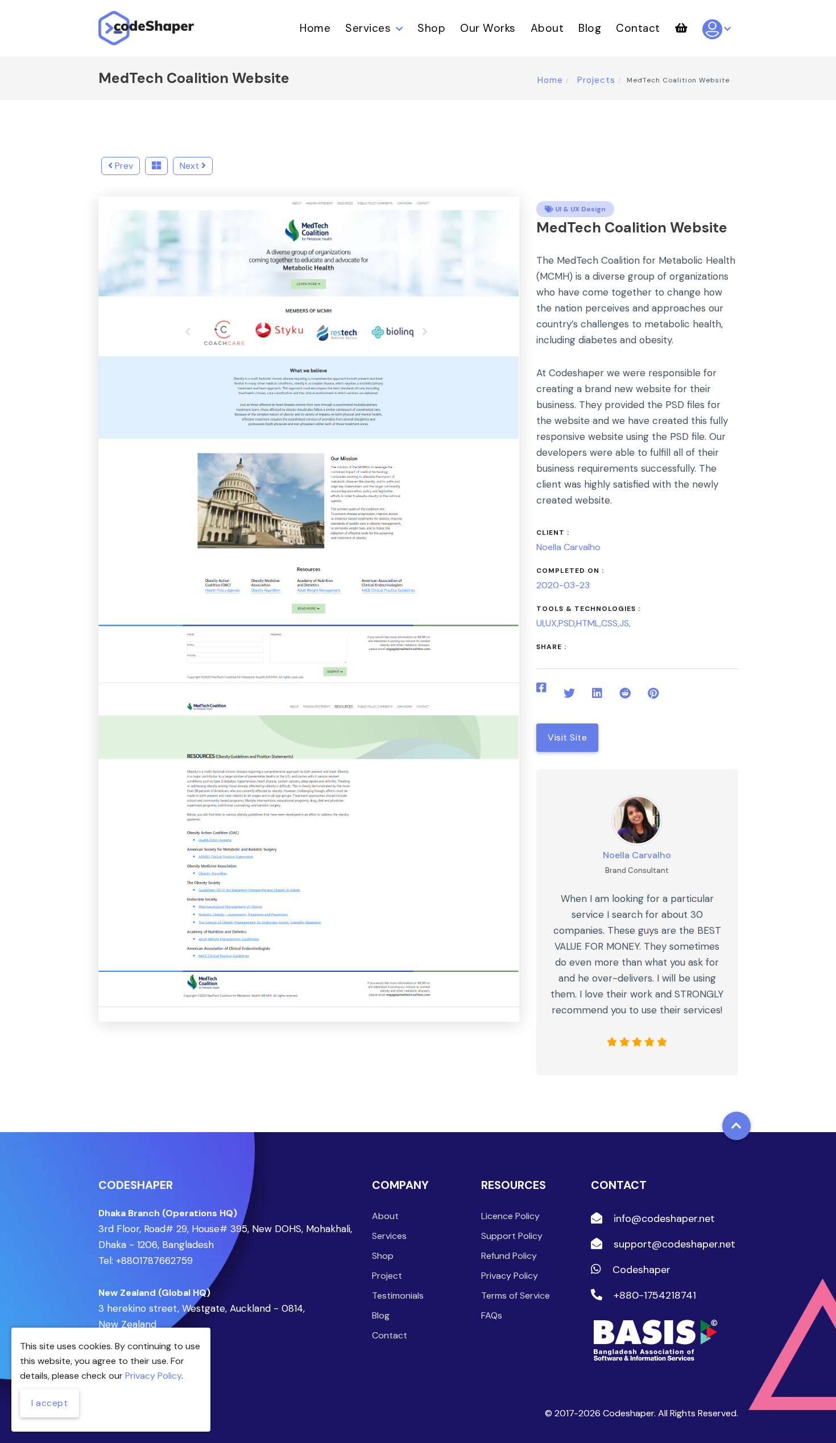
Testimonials (398, 1295)
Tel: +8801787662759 (145, 1260)
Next (190, 166)
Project (387, 1276)
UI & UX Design (579, 209)
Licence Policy (510, 1216)
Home (315, 28)
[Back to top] (736, 1126)
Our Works (488, 28)
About (547, 28)
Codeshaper (640, 1269)
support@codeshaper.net (673, 1244)
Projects (594, 80)
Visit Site (567, 737)
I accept (49, 1403)
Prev (123, 166)
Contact (638, 28)
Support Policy (512, 1236)
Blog (589, 28)
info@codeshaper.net (663, 1218)
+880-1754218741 (653, 1295)
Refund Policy (509, 1256)
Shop (431, 28)
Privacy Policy (509, 1276)
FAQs (491, 1315)
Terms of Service (515, 1295)
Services (369, 28)
